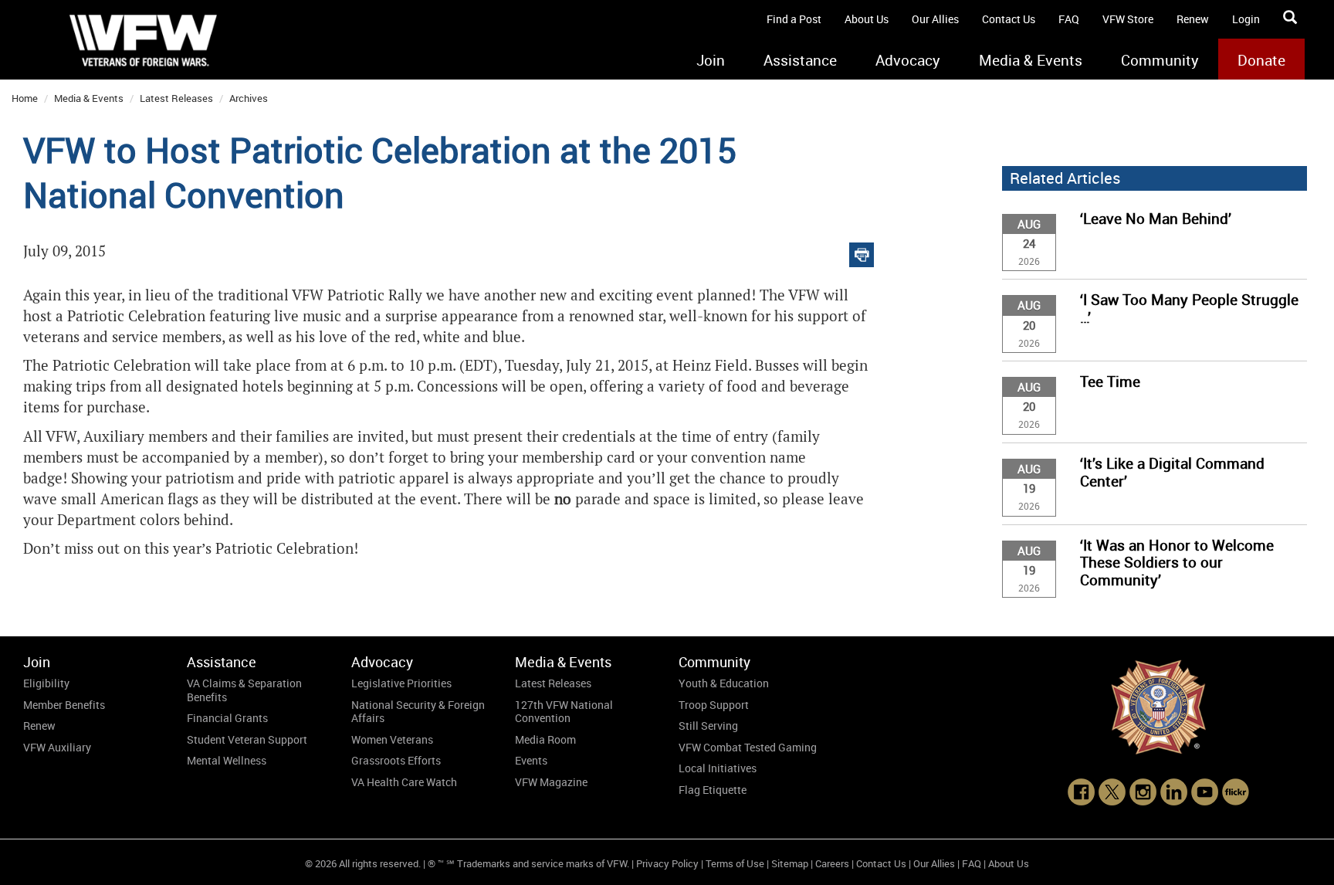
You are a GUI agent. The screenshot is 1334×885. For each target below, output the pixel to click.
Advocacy (907, 60)
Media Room (545, 739)
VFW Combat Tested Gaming (748, 747)
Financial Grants (227, 717)
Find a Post (794, 19)
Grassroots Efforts (396, 760)
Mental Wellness (226, 760)
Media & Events (1030, 60)
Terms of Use (735, 863)
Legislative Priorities (401, 683)
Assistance (800, 60)
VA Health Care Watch (404, 782)
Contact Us (1008, 19)
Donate (1261, 60)
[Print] (861, 251)
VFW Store (1127, 19)
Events (531, 760)
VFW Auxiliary (57, 747)
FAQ (1068, 19)
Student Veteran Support (247, 739)
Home (25, 98)
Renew (1193, 19)
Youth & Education (724, 683)
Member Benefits (64, 704)
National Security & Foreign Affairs (418, 711)
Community (1160, 60)
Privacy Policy (667, 863)
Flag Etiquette (713, 789)
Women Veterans (392, 739)
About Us (867, 19)
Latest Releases (176, 98)
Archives (248, 98)
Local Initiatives (718, 768)
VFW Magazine (551, 782)
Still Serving (708, 725)
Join (710, 60)
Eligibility (46, 683)
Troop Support (714, 704)
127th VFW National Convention (564, 711)
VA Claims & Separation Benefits (244, 690)
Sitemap (789, 863)
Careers (832, 863)
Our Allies (935, 19)
